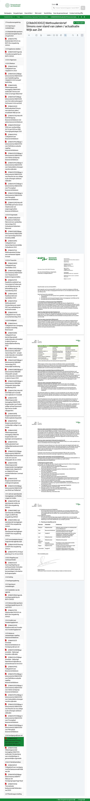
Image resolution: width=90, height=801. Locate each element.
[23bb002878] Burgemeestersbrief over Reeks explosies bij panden (13, 416)
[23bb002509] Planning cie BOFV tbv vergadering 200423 (14, 547)
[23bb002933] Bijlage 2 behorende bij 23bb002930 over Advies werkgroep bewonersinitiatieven (14, 156)
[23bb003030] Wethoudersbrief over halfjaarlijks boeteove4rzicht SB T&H (14, 445)
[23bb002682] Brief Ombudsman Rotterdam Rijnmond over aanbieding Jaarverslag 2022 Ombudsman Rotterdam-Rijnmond (13, 223)
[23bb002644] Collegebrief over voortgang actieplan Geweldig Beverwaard (14, 327)
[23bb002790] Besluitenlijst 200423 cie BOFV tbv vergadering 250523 (12, 42)
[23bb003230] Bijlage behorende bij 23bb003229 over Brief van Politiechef (13, 488)
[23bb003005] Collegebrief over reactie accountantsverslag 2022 (13, 315)
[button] (83, 8)
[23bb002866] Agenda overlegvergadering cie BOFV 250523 (13, 597)
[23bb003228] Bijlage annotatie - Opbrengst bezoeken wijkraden (13, 652)
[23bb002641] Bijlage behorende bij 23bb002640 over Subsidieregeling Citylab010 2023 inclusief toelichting (13, 78)
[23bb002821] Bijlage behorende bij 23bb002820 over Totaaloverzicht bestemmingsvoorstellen (13, 274)
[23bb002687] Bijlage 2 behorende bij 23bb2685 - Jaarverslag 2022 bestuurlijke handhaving (13, 363)
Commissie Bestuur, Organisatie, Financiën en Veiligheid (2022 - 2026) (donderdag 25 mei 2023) (45, 17)
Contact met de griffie (76, 13)
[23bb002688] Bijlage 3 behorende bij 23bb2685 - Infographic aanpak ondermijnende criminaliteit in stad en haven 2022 (14, 374)
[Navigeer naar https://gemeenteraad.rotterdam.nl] (12, 6)
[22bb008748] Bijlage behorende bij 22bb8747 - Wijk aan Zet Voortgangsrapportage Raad (14, 778)
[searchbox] (66, 8)
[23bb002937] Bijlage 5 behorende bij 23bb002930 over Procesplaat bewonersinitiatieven (13, 187)
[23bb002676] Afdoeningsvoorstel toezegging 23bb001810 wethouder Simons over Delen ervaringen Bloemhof (13, 90)
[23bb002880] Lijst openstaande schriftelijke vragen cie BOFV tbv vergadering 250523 (13, 514)
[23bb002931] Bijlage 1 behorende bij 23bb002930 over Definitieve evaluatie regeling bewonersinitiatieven (13, 146)
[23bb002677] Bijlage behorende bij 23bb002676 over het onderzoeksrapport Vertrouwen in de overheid (13, 100)
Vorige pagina (80, 22)
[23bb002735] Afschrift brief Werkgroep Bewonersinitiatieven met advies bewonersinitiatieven (14, 119)
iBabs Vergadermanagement (65, 799)
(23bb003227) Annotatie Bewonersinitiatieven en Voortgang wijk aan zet (12, 644)
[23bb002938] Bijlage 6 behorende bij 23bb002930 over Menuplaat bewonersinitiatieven (14, 196)
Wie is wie (38, 13)
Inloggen (81, 799)
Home (15, 17)
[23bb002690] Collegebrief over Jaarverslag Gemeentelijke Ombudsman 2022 (13, 244)
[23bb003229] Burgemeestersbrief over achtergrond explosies (13, 481)
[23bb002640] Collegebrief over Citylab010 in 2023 (11, 68)
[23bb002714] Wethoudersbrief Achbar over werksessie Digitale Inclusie (12, 253)
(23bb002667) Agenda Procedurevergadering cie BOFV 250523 (13, 54)
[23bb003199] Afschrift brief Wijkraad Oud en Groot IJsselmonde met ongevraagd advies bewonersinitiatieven (13, 207)
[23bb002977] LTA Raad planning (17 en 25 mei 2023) (14, 553)
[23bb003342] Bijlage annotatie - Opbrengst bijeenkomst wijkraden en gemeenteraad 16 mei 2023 (13, 660)
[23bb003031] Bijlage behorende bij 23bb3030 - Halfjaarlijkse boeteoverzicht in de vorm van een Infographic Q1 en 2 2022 (14, 456)
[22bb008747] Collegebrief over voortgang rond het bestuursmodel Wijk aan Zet (14, 768)
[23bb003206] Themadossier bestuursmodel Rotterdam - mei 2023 (13, 787)
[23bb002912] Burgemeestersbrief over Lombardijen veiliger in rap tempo (13, 424)
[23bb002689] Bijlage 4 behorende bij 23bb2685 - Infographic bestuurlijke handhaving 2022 (14, 384)
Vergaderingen (18, 13)
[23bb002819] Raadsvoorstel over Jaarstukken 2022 (11, 296)
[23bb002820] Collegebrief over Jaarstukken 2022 (11, 265)
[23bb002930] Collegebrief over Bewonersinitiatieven (11, 137)
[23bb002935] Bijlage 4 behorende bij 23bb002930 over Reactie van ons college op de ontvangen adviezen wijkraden (14, 176)
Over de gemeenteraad (60, 13)
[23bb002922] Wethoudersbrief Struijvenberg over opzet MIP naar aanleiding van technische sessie (12, 305)
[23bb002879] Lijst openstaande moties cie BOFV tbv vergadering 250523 (12, 504)
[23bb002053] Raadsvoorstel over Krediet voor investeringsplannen (13, 627)
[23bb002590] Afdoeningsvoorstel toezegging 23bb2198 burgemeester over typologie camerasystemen (13, 435)
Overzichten (28, 13)
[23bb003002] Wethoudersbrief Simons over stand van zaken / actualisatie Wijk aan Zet (13, 109)
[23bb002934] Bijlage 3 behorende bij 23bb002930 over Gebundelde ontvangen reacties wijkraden (14, 166)
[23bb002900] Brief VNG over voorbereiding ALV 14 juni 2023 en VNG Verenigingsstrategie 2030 (13, 128)
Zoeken (54, 4)
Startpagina (8, 13)
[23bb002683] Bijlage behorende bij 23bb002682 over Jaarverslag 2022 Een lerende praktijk (13, 235)
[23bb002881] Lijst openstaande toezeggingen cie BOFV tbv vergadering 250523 (13, 523)
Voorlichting (48, 13)
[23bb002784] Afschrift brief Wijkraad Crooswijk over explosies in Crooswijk (13, 393)
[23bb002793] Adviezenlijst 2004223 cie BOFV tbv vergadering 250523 (13, 613)
